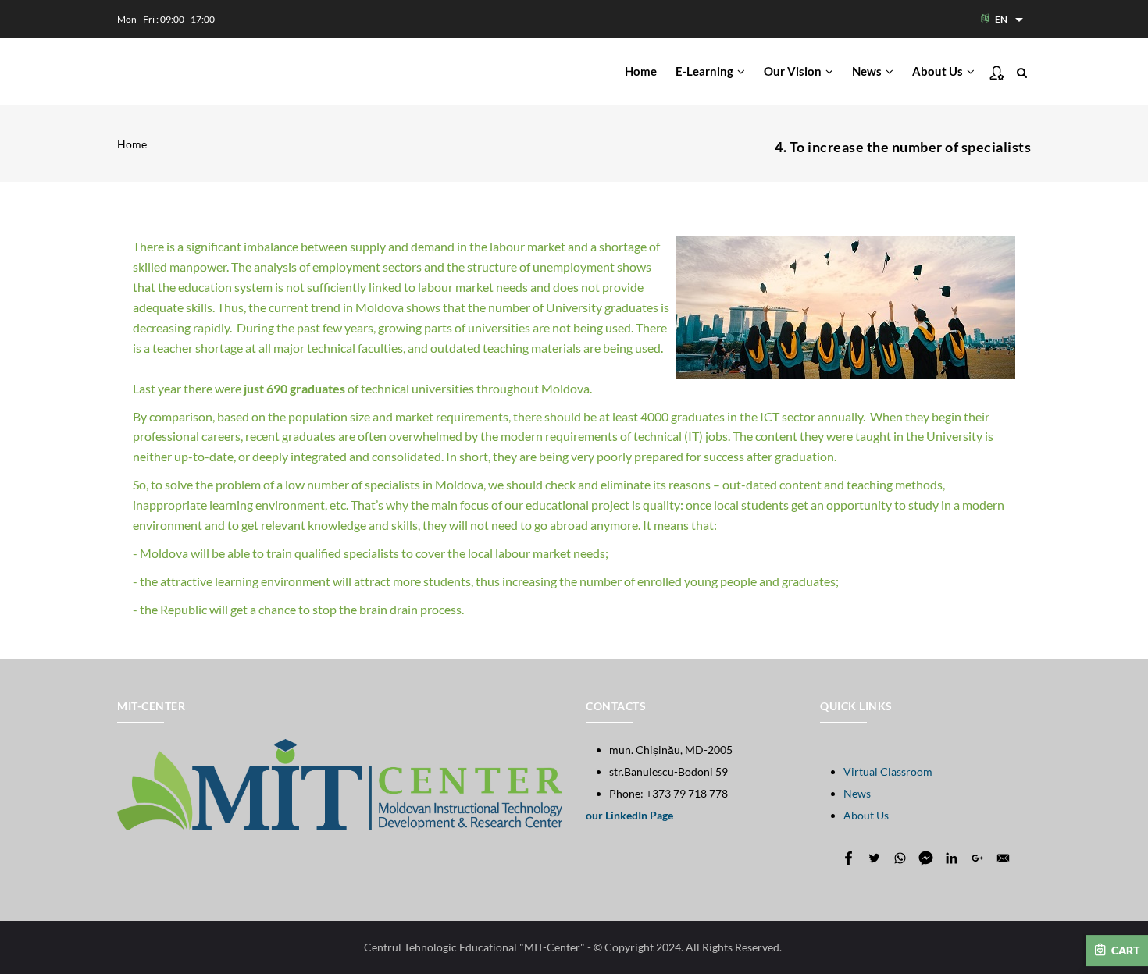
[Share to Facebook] (848, 858)
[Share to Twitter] (874, 858)
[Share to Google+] (977, 858)
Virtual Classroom (887, 771)
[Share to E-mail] (1003, 858)
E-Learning (706, 71)
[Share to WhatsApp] (900, 858)
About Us (938, 71)
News (868, 71)
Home (641, 71)
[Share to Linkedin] (951, 858)
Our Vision (794, 71)
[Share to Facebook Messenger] (926, 858)
